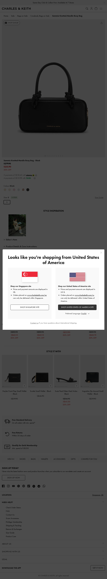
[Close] (101, 252)
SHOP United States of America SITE (77, 307)
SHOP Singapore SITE (29, 307)
